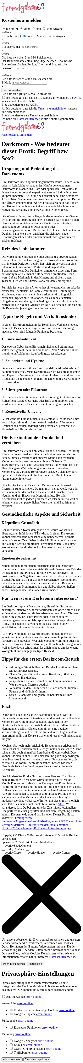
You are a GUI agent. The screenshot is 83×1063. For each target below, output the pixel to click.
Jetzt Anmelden (11, 90)
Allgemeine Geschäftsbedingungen (37, 821)
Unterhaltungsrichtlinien (52, 108)
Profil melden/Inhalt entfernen (50, 824)
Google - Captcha (33, 1014)
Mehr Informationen (14, 963)
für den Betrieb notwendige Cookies (44, 1010)
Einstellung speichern (37, 1059)
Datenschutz (73, 821)
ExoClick (28, 1044)
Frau (38, 28)
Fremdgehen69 (24, 818)
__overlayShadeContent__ (18, 845)
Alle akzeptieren (12, 1059)
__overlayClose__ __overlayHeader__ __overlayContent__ (38, 852)
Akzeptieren (35, 963)
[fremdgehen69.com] (23, 131)
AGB (77, 97)
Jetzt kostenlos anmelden (17, 134)
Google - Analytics (33, 1041)
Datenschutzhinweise (30, 118)
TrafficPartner (30, 1052)
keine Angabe (54, 28)
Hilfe (28, 824)
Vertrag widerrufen (13, 824)
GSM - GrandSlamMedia (37, 1048)
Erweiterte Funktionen (36, 1027)
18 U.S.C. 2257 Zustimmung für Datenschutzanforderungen (37, 826)
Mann (26, 28)
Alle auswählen (15, 996)
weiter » (6, 32)
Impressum (8, 821)
